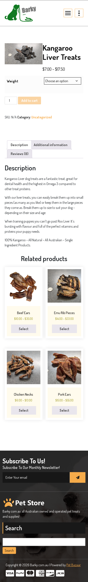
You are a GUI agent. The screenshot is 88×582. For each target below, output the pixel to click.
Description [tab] (19, 145)
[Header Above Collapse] (79, 13)
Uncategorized (41, 117)
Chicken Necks (23, 394)
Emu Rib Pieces (64, 313)
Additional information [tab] (50, 145)
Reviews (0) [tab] (19, 154)
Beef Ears (23, 313)
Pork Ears (64, 394)
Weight (12, 81)
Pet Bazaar (73, 565)
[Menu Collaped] (68, 13)
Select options (23, 330)
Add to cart (29, 100)
